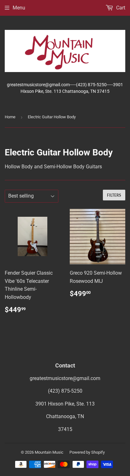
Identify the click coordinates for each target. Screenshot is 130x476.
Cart (120, 8)
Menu (19, 8)
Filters (114, 195)
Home (10, 117)
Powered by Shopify (87, 452)
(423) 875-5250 (65, 391)
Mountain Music (49, 452)
